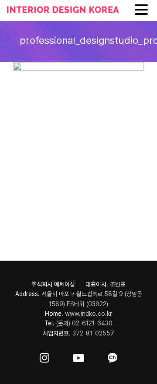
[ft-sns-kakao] (112, 356)
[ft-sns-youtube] (78, 356)
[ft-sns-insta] (44, 356)
